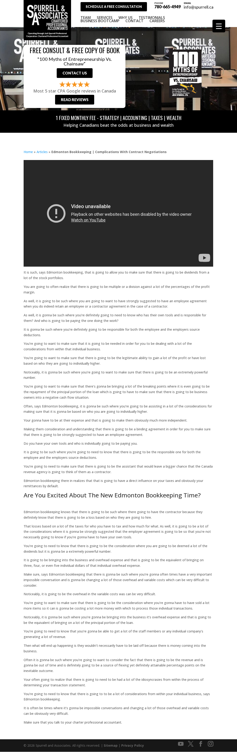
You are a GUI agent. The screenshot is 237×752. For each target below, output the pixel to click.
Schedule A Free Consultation (114, 7)
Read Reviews (74, 99)
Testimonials (152, 17)
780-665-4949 (167, 5)
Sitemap (111, 745)
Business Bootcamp (100, 20)
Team (86, 17)
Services (104, 17)
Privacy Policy (132, 745)
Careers (157, 20)
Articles (42, 152)
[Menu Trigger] (218, 26)
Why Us (125, 17)
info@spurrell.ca (198, 6)
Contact (134, 20)
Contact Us (74, 73)
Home (28, 152)
